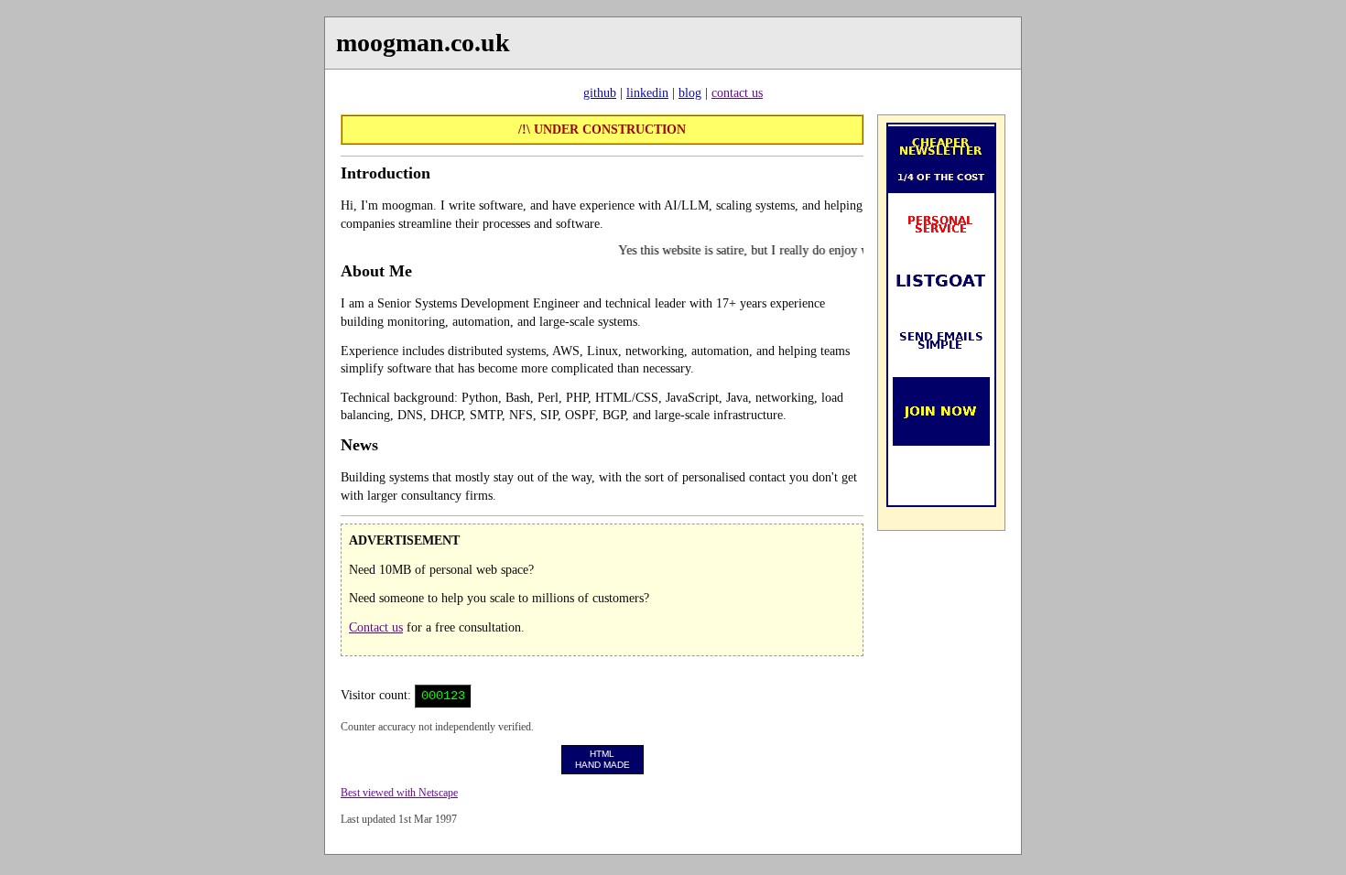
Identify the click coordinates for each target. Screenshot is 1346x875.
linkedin (647, 93)
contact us (737, 93)
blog (689, 93)
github (599, 93)
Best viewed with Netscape (399, 792)
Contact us (376, 627)
